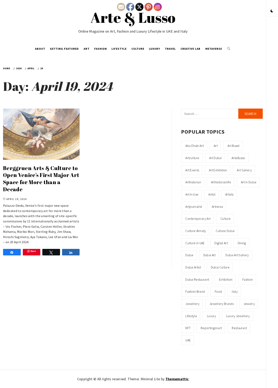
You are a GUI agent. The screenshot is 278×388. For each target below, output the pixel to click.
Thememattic (177, 379)
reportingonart (211, 328)
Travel (170, 49)
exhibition (225, 279)
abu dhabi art (194, 146)
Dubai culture (220, 267)
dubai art (209, 255)
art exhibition (218, 170)
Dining (242, 243)
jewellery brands (221, 304)
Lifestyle (119, 49)
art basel (234, 146)
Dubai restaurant (197, 279)
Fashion (100, 49)
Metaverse (213, 49)
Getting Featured (64, 49)
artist (211, 194)
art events (192, 170)
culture (225, 219)
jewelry (249, 304)
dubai (189, 255)
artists (229, 194)
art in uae (191, 194)
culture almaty (195, 231)
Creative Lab (190, 49)
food (218, 291)
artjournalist (193, 206)
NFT (188, 328)
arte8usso (238, 158)
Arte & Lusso (133, 17)
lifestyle (191, 316)
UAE (188, 340)
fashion (247, 279)
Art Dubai (215, 158)
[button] (271, 11)
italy (235, 291)
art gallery (244, 170)
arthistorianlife (221, 182)
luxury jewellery (238, 316)
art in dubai (248, 182)
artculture (192, 158)
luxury (211, 316)
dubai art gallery (237, 255)
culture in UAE (195, 243)
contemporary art (197, 219)
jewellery (192, 304)
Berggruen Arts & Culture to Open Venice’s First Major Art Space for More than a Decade (41, 178)
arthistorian (193, 182)
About (40, 49)
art (216, 146)
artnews (217, 206)
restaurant (239, 328)
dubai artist (193, 267)
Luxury (154, 49)
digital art (221, 243)
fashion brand (195, 291)
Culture (137, 49)
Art (87, 49)
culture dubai (225, 231)
